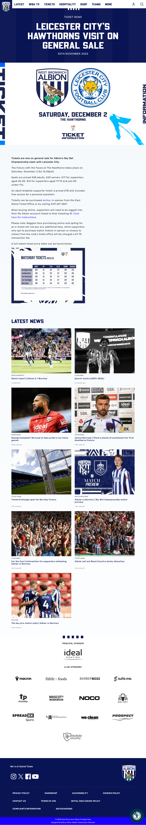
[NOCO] (89, 698)
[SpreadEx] (23, 717)
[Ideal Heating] (73, 654)
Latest (19, 4)
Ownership (51, 793)
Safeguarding (64, 809)
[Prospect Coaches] (123, 717)
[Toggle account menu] (133, 4)
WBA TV (34, 4)
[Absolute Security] (73, 737)
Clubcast (91, 822)
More (108, 4)
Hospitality (67, 4)
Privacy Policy (21, 793)
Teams (96, 4)
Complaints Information (27, 809)
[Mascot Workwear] (56, 698)
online (46, 200)
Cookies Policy (111, 793)
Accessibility (80, 793)
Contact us (19, 801)
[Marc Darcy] (123, 698)
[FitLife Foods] (56, 678)
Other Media (72, 822)
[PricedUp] (23, 698)
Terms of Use (48, 801)
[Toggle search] (142, 4)
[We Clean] (89, 717)
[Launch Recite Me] (137, 816)
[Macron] (23, 678)
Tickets (49, 4)
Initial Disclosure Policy (85, 801)
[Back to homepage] (6, 6)
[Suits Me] (123, 679)
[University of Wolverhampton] (56, 717)
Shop (83, 4)
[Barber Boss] (89, 679)
